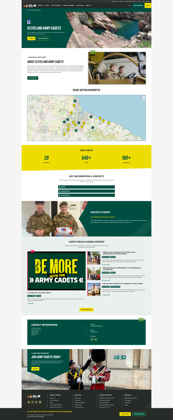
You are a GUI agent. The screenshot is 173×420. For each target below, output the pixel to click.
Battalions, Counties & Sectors (106, 398)
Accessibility (127, 402)
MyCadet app (114, 1)
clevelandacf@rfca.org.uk (97, 326)
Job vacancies (78, 404)
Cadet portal (121, 1)
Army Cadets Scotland (104, 400)
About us (88, 5)
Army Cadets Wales (104, 402)
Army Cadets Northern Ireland (106, 404)
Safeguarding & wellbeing (130, 1)
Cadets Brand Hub (79, 407)
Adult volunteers (56, 5)
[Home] (27, 10)
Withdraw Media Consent (56, 407)
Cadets (47, 5)
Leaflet (132, 140)
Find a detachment (54, 400)
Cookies (126, 404)
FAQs (51, 402)
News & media (80, 5)
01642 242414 (94, 332)
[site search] (129, 5)
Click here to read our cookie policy (35, 416)
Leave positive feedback (55, 404)
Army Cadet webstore (80, 402)
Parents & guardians (68, 5)
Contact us (139, 1)
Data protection (128, 400)
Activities (40, 5)
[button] (43, 5)
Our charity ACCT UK (104, 407)
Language (146, 1)
